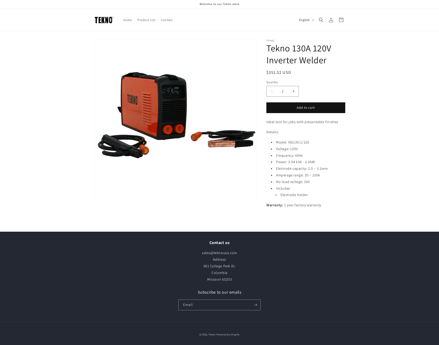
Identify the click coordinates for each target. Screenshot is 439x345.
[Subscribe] (255, 305)
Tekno (212, 334)
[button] (321, 20)
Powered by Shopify (228, 334)
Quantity (272, 82)
